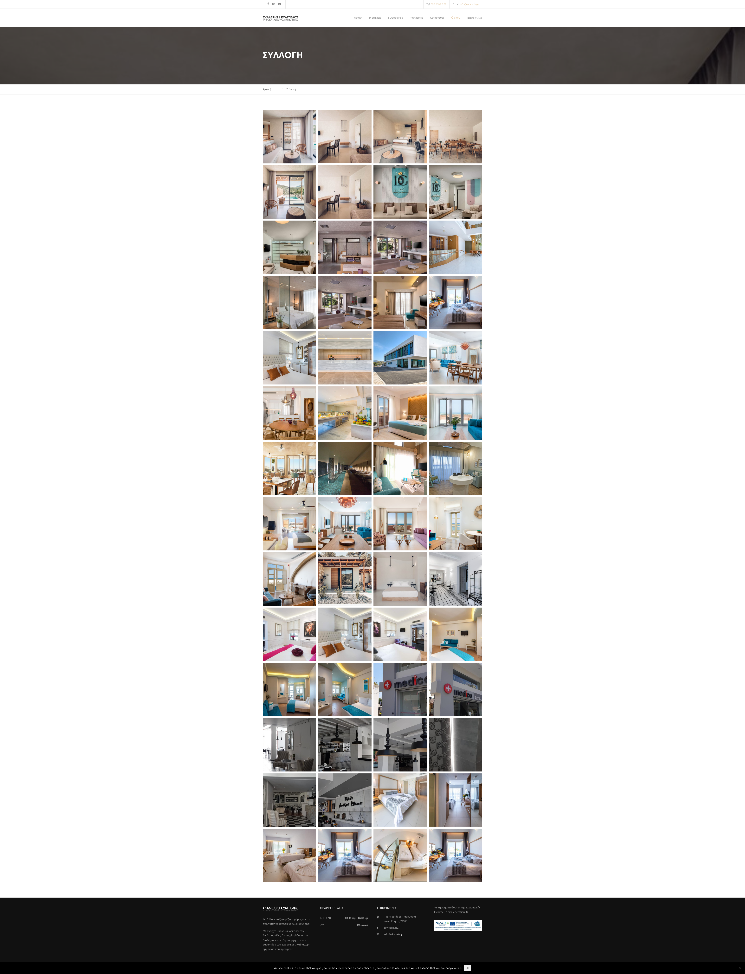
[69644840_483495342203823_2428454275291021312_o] (400, 136)
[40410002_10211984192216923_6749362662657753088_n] (400, 855)
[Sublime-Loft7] (400, 468)
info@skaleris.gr (469, 4)
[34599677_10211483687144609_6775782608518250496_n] (400, 247)
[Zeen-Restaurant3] (289, 468)
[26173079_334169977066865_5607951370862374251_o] (400, 413)
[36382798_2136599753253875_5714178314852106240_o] (289, 357)
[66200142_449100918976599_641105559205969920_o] (289, 136)
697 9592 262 (438, 4)
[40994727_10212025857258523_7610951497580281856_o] (345, 744)
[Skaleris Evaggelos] (280, 18)
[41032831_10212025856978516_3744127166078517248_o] (400, 744)
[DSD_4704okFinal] (400, 523)
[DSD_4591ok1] (289, 413)
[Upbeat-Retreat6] (289, 523)
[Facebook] (268, 4)
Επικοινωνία (474, 17)
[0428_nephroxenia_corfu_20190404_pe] (345, 357)
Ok (468, 968)
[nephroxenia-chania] (400, 357)
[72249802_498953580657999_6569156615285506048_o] (400, 579)
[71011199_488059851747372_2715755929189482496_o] (345, 136)
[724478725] (400, 302)
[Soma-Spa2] (345, 468)
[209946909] (455, 247)
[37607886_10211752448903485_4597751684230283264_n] (400, 634)
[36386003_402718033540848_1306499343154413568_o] (455, 413)
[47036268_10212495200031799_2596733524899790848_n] (289, 247)
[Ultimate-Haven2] (455, 468)
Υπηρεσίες (416, 17)
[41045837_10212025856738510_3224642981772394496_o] (289, 800)
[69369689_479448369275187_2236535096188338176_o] (289, 192)
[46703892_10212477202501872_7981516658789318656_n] (345, 689)
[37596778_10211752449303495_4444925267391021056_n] (289, 634)
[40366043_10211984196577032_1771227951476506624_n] (400, 800)
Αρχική (358, 17)
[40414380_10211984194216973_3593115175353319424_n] (455, 855)
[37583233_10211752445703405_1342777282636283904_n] (455, 579)
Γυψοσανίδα (395, 17)
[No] (740, 968)
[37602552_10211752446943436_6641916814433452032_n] (345, 634)
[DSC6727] (345, 523)
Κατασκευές (437, 17)
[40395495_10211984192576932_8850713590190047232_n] (345, 855)
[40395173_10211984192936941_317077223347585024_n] (289, 855)
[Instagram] (273, 4)
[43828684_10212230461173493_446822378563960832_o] (400, 689)
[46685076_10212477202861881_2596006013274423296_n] (455, 634)
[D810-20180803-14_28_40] (455, 302)
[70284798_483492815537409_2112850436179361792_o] (455, 136)
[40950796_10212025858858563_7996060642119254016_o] (289, 744)
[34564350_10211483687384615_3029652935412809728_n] (345, 247)
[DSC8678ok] (455, 523)
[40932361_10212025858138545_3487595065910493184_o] (345, 800)
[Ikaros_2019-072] (289, 302)
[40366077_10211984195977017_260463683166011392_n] (455, 800)
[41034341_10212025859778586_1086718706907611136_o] (455, 744)
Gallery (455, 17)
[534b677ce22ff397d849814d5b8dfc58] (345, 413)
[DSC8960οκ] (289, 579)
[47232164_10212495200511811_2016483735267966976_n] (400, 192)
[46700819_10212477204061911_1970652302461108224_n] (289, 689)
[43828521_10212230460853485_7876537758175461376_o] (455, 689)
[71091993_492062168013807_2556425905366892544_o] (345, 579)
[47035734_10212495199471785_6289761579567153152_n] (455, 192)
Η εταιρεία (375, 17)
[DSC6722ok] (455, 357)
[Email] (279, 4)
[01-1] (345, 302)
